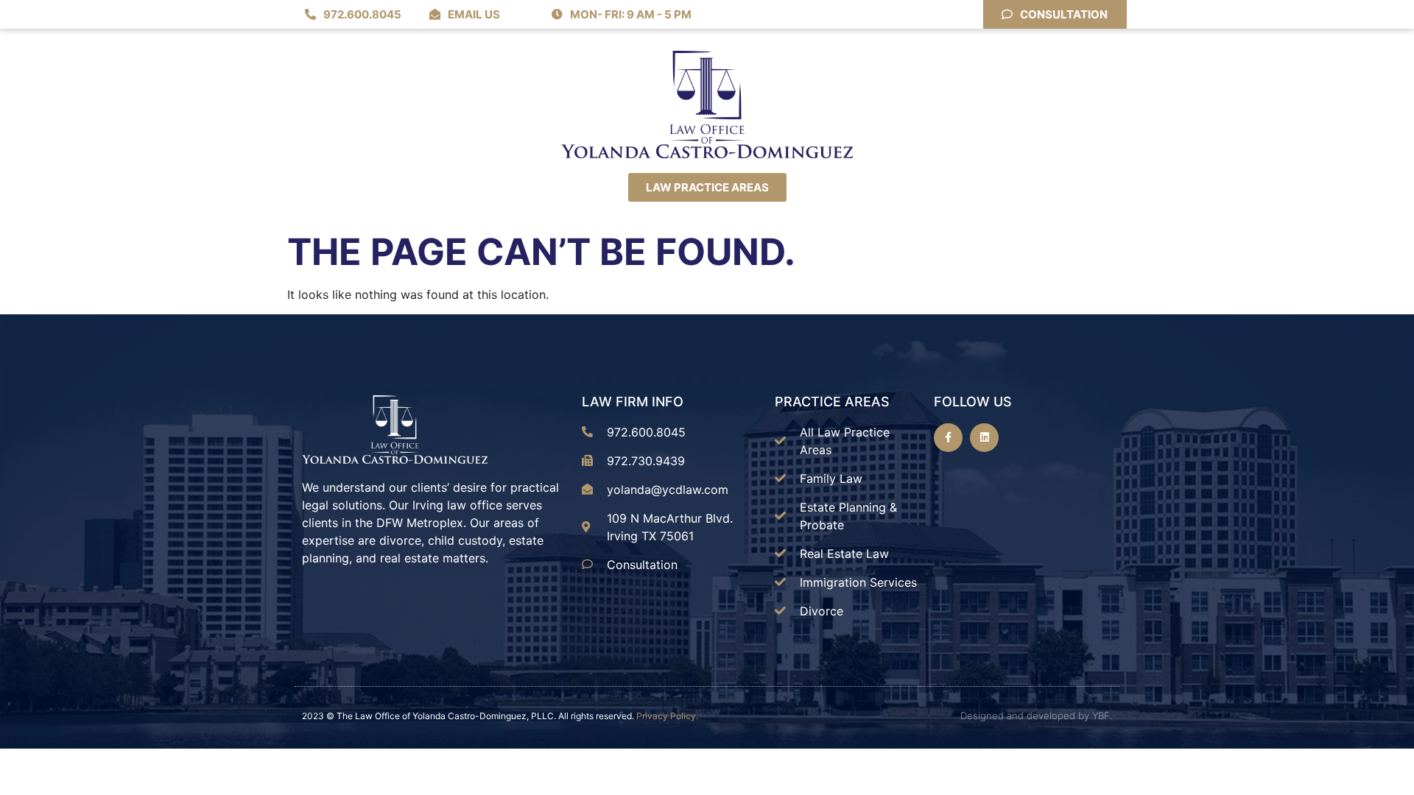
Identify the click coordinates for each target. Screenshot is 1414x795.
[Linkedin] (984, 437)
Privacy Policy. (667, 715)
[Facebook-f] (948, 437)
